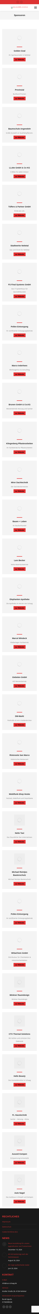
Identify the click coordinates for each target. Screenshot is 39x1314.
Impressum (6, 1222)
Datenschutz (6, 1227)
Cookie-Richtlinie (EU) (10, 1232)
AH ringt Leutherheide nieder (18, 1265)
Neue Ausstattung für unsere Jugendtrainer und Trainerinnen (20, 1244)
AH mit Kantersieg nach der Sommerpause (18, 1255)
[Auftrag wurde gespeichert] (4, 1244)
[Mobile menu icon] (35, 7)
